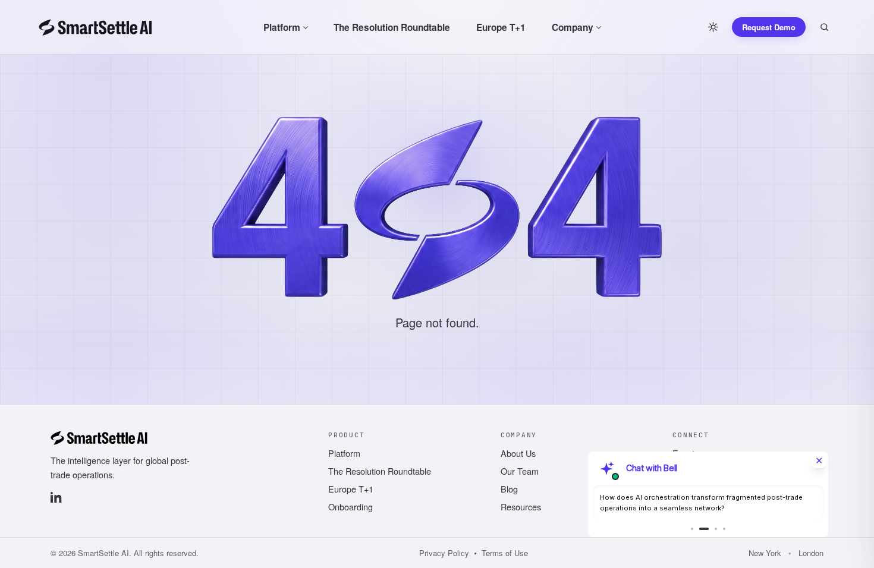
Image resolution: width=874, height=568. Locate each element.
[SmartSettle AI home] (95, 27)
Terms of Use (505, 552)
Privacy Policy (444, 552)
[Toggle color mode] (713, 27)
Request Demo (769, 27)
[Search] (824, 27)
